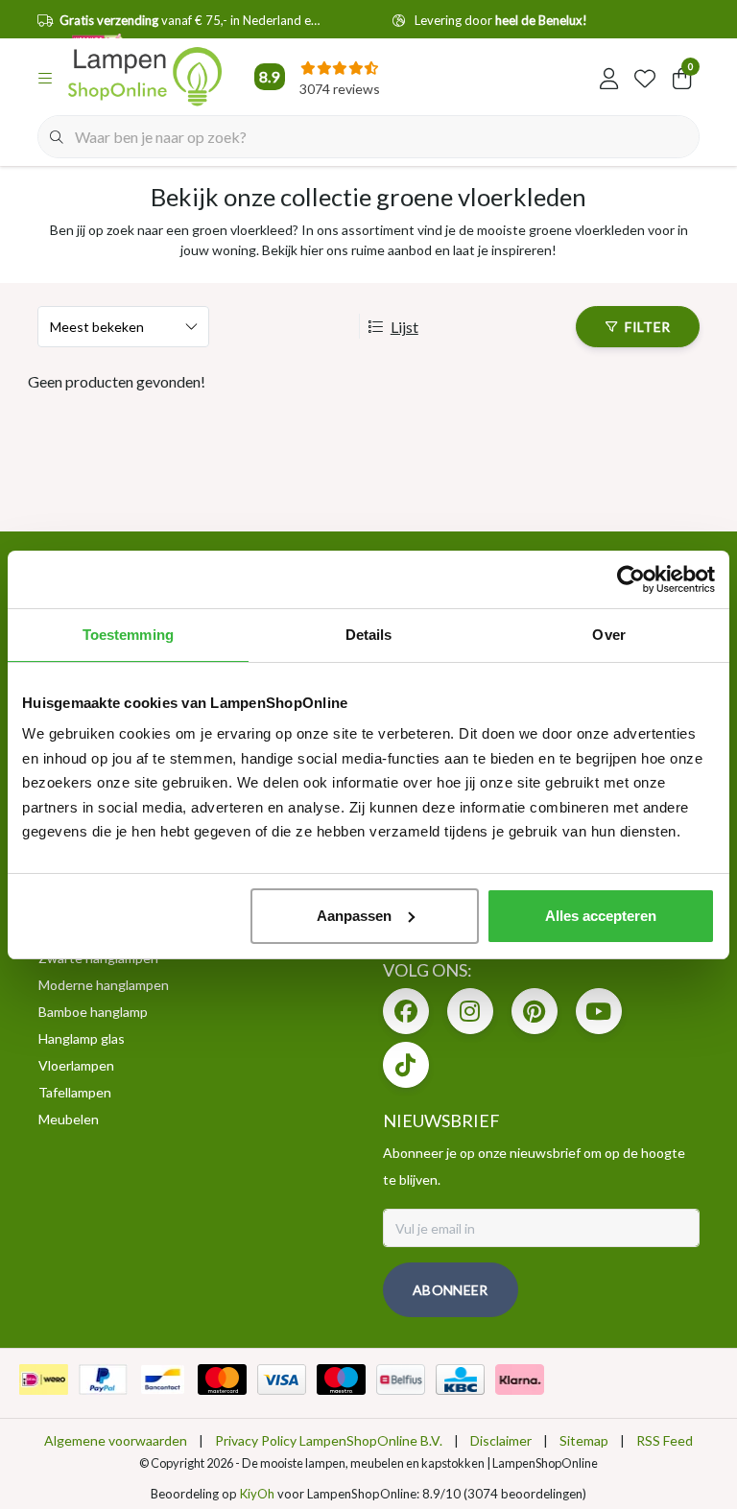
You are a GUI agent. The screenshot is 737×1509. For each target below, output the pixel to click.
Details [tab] (368, 634)
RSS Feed (664, 1440)
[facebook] (406, 1011)
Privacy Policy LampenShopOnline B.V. (328, 1440)
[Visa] (281, 1379)
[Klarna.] (519, 1379)
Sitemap (583, 1440)
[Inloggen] (608, 76)
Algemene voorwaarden (115, 1440)
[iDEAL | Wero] (43, 1379)
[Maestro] (341, 1379)
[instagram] (470, 1011)
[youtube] (599, 1011)
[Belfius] (400, 1379)
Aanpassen (354, 916)
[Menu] (45, 76)
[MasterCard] (222, 1379)
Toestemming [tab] (128, 634)
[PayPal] (103, 1379)
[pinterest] (534, 1011)
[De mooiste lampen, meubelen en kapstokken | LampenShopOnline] (145, 76)
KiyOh (257, 1493)
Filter (647, 326)
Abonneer (450, 1290)
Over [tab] (608, 634)
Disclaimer (501, 1440)
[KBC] (460, 1379)
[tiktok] (406, 1065)
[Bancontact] (162, 1379)
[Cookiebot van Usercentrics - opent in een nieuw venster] (631, 579)
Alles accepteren (600, 916)
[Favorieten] (645, 76)
